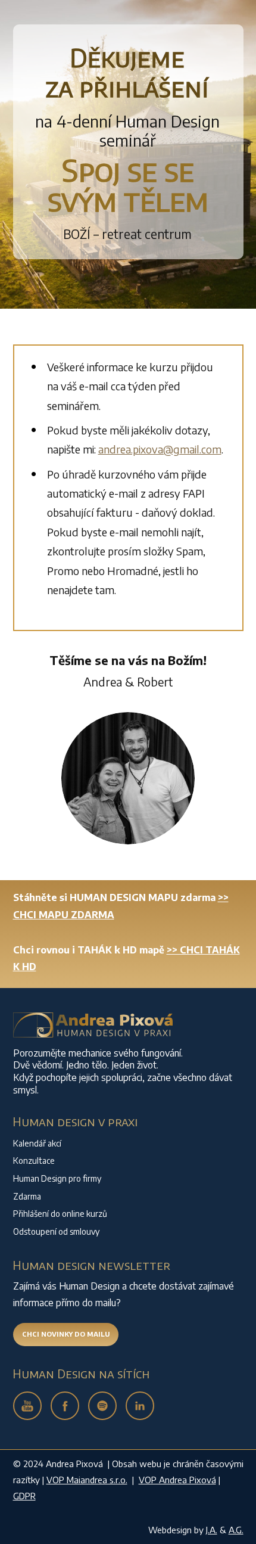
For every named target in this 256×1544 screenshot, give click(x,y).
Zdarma (27, 1196)
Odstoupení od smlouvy (56, 1231)
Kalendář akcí (37, 1143)
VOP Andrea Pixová (177, 1479)
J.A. (211, 1529)
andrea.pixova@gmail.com (159, 449)
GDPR (24, 1495)
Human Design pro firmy (57, 1178)
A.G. (236, 1529)
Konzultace (34, 1160)
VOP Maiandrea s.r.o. (86, 1479)
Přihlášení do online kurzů (60, 1214)
